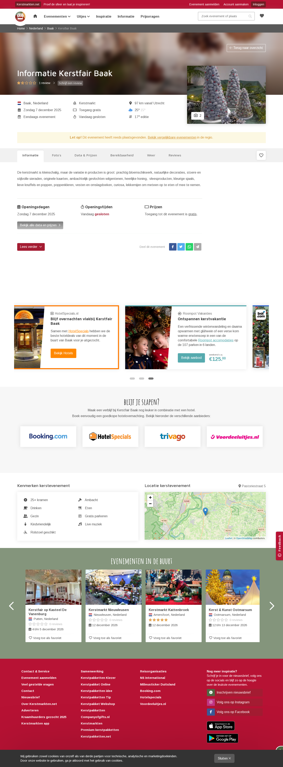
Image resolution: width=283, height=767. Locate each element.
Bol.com (208, 313)
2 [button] (141, 378)
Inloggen (258, 4)
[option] (78, 337)
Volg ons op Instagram (232, 702)
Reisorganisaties (153, 671)
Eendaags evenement (39, 117)
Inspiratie (103, 16)
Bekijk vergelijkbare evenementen (172, 137)
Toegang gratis (90, 110)
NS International (152, 677)
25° (140, 110)
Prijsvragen (150, 16)
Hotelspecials (150, 697)
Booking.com (150, 691)
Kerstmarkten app (35, 723)
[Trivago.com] (173, 436)
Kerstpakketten (93, 710)
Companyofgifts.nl (95, 717)
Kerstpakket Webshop (98, 704)
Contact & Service (35, 671)
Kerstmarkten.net (28, 4)
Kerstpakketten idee (96, 691)
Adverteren (30, 710)
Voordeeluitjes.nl (153, 704)
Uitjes (82, 16)
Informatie (126, 16)
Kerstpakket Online (95, 684)
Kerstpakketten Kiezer (98, 677)
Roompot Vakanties (89, 313)
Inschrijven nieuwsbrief (233, 692)
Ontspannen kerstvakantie (94, 319)
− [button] (150, 503)
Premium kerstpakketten (100, 730)
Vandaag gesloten (92, 117)
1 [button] (132, 378)
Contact (27, 691)
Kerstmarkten (91, 723)
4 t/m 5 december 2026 (48, 619)
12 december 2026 (109, 617)
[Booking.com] (48, 436)
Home (20, 16)
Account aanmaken (236, 4)
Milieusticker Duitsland (157, 684)
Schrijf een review (70, 83)
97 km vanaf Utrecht (149, 103)
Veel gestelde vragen (37, 684)
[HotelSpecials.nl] (110, 436)
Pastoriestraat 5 (254, 486)
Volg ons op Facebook (233, 712)
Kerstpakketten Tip (96, 697)
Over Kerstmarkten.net (39, 704)
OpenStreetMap (244, 538)
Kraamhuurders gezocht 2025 (43, 717)
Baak (27, 103)
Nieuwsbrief (30, 697)
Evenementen (56, 16)
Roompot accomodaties (108, 340)
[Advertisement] (237, 231)
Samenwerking (92, 671)
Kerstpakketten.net (96, 736)
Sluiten (223, 758)
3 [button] (151, 378)
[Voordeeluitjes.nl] (235, 436)
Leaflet (228, 538)
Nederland (40, 103)
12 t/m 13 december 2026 (230, 617)
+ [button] (150, 497)
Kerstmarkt (87, 103)
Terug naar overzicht (247, 48)
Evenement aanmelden (204, 4)
